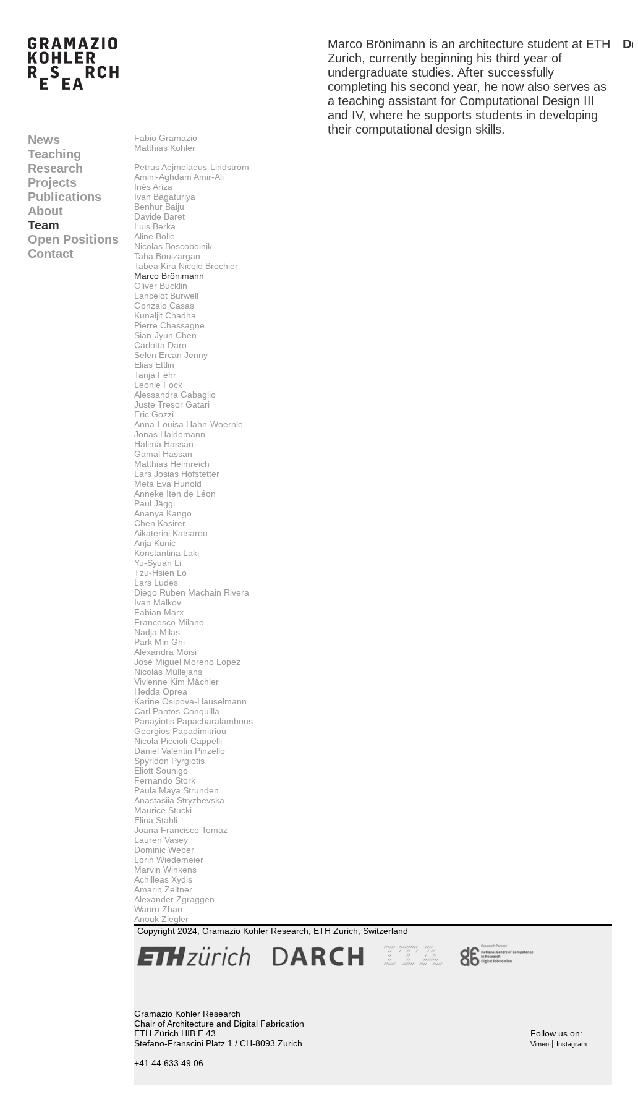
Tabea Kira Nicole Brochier (186, 266)
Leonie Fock (158, 385)
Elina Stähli (155, 820)
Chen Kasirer (159, 523)
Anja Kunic (155, 543)
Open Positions (73, 239)
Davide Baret (159, 216)
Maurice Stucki (163, 810)
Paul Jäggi (154, 503)
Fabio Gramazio (165, 138)
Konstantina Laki (166, 553)
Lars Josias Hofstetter (176, 474)
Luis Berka (155, 226)
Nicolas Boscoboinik (173, 246)
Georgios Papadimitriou (180, 731)
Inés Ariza (153, 187)
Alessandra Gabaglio (175, 395)
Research (55, 168)
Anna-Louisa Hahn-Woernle (188, 424)
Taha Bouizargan (167, 256)
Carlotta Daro (160, 345)
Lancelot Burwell (166, 296)
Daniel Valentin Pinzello (179, 751)
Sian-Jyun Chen (165, 335)
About (45, 211)
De (630, 44)
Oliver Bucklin (160, 286)
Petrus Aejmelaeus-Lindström (191, 167)
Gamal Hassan (163, 454)
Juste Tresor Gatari (172, 404)
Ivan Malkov (157, 602)
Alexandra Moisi (165, 652)
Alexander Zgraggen (174, 899)
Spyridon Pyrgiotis (169, 761)
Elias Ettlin (154, 365)
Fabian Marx (159, 612)
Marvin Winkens (165, 869)
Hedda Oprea (160, 691)
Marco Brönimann (169, 276)
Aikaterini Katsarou (171, 533)
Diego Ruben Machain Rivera (191, 592)
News (44, 140)
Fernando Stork (164, 780)
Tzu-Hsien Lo (160, 573)
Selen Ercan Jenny (171, 355)
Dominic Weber (164, 850)
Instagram (571, 1044)
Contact (51, 253)
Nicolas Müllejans (168, 672)
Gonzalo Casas (164, 305)
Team (43, 225)
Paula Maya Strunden (176, 790)
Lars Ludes (156, 583)
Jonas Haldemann (169, 434)
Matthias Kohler (164, 148)
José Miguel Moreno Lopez (187, 662)
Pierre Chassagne (169, 325)
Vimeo (539, 1044)
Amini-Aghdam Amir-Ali (179, 177)
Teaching (54, 154)
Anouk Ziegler (161, 919)
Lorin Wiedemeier (168, 860)
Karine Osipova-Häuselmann (190, 701)
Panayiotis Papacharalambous (193, 721)
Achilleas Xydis (163, 879)
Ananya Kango (163, 513)
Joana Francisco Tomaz (181, 830)
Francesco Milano (169, 622)
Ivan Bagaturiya (164, 197)
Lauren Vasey (161, 840)
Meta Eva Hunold (168, 484)
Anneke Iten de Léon (175, 493)
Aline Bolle (154, 236)
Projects (52, 182)
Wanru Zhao (158, 909)
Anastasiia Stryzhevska (179, 800)
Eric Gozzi (154, 414)
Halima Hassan (164, 444)
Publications (64, 196)
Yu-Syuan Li (157, 563)
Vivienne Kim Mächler (176, 681)
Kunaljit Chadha (165, 315)
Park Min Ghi (159, 642)
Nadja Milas (157, 632)
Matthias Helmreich (172, 464)
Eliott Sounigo (161, 771)
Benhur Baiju (159, 207)
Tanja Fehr (155, 375)
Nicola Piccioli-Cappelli (178, 741)
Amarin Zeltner (163, 889)
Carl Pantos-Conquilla (176, 711)
